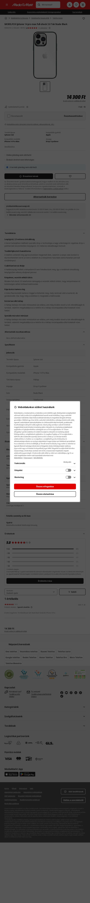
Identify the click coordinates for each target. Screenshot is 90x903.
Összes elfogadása (45, 486)
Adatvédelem (18, 458)
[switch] (68, 470)
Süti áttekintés (38, 458)
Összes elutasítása (45, 494)
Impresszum (28, 458)
